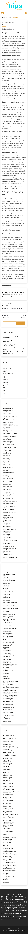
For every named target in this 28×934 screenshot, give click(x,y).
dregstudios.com (7, 470)
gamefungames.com (8, 783)
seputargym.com (7, 763)
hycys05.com (6, 639)
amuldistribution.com (8, 778)
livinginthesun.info (7, 597)
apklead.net (6, 882)
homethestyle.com (7, 777)
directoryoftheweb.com (9, 580)
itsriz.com (5, 599)
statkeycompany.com (8, 445)
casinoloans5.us (7, 520)
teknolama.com (7, 624)
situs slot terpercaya (10, 899)
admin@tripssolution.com (8, 29)
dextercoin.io (6, 556)
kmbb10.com (6, 647)
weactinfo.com (7, 650)
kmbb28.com (6, 874)
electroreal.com (7, 749)
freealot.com (6, 795)
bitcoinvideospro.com (8, 603)
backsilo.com (6, 676)
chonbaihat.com (7, 492)
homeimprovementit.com (9, 738)
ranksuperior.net (7, 703)
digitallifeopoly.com (8, 760)
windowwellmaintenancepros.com (11, 720)
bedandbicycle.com (8, 800)
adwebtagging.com (8, 701)
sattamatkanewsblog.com (9, 690)
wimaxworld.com (7, 481)
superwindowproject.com (9, 529)
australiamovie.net (7, 411)
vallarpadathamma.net (8, 620)
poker (4, 387)
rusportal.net (6, 594)
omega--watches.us (8, 422)
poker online (6, 377)
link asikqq (5, 384)
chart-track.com (7, 476)
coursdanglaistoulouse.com (10, 416)
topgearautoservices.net (9, 862)
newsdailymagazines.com (9, 741)
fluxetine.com (6, 515)
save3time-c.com (7, 430)
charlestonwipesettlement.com (11, 695)
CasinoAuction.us (7, 521)
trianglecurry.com (7, 843)
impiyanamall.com (7, 764)
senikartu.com (6, 593)
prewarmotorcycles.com (9, 436)
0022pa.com (6, 458)
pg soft (13, 898)
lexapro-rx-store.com (8, 546)
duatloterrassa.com (8, 826)
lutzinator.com (6, 833)
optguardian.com (7, 766)
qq (3, 385)
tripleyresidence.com (8, 822)
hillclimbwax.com (7, 709)
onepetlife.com (7, 853)
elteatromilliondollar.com (9, 617)
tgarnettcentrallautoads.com (10, 425)
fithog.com (6, 500)
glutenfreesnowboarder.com (10, 837)
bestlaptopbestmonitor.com (10, 501)
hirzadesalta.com (7, 758)
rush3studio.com (7, 583)
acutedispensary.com (8, 689)
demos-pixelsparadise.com (10, 433)
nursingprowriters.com (9, 686)
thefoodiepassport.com (9, 528)
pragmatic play (13, 901)
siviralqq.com (6, 678)
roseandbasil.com (7, 504)
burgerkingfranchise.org (9, 619)
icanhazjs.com (6, 532)
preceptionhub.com (8, 743)
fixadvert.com (6, 427)
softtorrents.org (7, 823)
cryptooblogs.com (7, 774)
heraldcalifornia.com (8, 802)
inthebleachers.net (7, 545)
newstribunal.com (7, 740)
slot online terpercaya (8, 374)
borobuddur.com (7, 780)
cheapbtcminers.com (8, 789)
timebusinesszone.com (9, 715)
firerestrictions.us (7, 486)
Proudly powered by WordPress (11, 930)
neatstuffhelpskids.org (8, 472)
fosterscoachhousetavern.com (10, 628)
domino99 (3, 896)
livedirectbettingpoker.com (10, 664)
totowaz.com (6, 693)
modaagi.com (6, 464)
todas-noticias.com (8, 591)
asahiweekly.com (7, 797)
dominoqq (5, 379)
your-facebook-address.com (10, 865)
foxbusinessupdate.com (9, 665)
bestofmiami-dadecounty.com (10, 750)
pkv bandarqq (6, 395)
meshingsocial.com (8, 651)
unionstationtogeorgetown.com (11, 791)
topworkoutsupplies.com (9, 755)
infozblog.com (6, 490)
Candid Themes (17, 932)
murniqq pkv (4, 916)
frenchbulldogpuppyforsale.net (11, 549)
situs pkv (5, 367)
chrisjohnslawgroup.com (9, 817)
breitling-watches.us (8, 424)
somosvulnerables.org (8, 825)
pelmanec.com (6, 577)
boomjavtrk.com (7, 881)
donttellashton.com (8, 582)
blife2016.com (6, 836)
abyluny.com (6, 879)
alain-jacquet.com (7, 606)
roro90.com (6, 585)
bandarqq (5, 388)
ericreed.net (6, 514)
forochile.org (6, 475)
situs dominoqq (7, 381)
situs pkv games (7, 368)
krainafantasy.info (7, 589)
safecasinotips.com (8, 809)
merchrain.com (7, 873)
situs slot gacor (5, 901)
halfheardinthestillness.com (10, 511)
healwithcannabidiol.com (9, 840)
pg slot (8, 898)
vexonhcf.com (6, 431)
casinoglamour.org (8, 554)
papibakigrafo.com (7, 531)
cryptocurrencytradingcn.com (10, 692)
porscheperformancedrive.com (11, 829)
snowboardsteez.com (8, 642)
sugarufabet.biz (7, 859)
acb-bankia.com (7, 672)
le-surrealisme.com (8, 441)
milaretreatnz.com (8, 463)
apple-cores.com (7, 538)
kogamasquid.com (7, 551)
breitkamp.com (7, 820)
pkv (4, 376)
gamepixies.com (7, 805)
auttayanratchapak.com (9, 614)
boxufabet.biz (6, 861)
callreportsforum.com (8, 876)
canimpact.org (6, 534)
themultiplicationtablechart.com (11, 552)
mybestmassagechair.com (9, 512)
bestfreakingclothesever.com (10, 681)
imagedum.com (7, 845)
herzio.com (6, 586)
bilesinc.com (6, 461)
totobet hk (5, 305)
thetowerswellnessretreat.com (11, 847)
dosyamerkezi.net (7, 439)
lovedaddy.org (6, 667)
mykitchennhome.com (8, 525)
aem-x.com (6, 772)
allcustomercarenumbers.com (10, 814)
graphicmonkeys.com (8, 803)
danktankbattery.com (8, 659)
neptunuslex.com (7, 418)
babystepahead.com (8, 704)
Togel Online (18, 290)
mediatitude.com (7, 435)
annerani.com (6, 455)
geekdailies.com (7, 871)
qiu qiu (4, 391)
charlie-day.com (7, 662)
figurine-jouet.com (8, 864)
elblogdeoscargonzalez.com (10, 494)
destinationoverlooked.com (10, 706)
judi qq (4, 371)
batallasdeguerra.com (8, 469)
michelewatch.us (7, 421)
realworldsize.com (7, 622)
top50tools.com (7, 450)
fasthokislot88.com (8, 808)
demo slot (5, 382)
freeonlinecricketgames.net (10, 483)
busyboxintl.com (7, 613)
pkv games (10, 894)
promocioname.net (8, 480)
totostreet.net (6, 767)
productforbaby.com (8, 625)
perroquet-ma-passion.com (10, 867)
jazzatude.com (6, 456)
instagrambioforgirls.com (9, 644)
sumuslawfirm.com (8, 684)
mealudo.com (6, 661)
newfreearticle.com (8, 634)
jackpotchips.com (7, 811)
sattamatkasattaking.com (9, 851)
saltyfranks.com (7, 453)
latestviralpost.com (8, 633)
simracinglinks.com (8, 438)
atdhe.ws (5, 507)
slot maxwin (18, 898)
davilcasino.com (7, 769)
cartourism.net (7, 537)
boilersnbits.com (7, 631)
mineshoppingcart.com (9, 754)
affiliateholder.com (8, 721)
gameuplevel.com (7, 775)
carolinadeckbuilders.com (9, 447)
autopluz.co (6, 428)
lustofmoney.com (7, 713)
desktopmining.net (8, 543)
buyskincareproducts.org (9, 548)
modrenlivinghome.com (9, 868)
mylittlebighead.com (8, 794)
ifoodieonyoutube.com (8, 752)
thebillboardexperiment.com (10, 854)
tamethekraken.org (8, 831)
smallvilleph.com (7, 466)
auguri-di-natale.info (8, 419)
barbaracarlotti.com (8, 542)
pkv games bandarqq (15, 904)
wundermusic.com (7, 781)
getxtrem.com (6, 648)
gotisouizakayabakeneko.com (10, 608)
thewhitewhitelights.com (9, 506)
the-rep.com (6, 452)
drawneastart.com (8, 806)
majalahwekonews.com (9, 574)
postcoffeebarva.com (8, 616)
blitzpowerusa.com (8, 636)
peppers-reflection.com (9, 717)
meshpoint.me (6, 610)
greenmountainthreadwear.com (11, 687)
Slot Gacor (12, 22)
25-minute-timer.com (8, 785)
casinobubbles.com (8, 761)
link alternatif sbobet (17, 915)
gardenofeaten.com (8, 637)
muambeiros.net (7, 489)
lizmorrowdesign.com (8, 839)
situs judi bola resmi (9, 913)
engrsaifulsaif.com (7, 788)
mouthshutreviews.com (9, 757)
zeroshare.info (6, 459)
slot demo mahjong (8, 373)
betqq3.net (6, 518)
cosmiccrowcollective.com (9, 605)
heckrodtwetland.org (8, 509)
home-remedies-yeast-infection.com (12, 747)
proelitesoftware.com (8, 812)
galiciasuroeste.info (8, 467)
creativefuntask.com (8, 786)
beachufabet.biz (7, 856)
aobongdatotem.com (8, 746)
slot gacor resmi (14, 902)
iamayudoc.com (7, 792)
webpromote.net (7, 495)
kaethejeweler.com (8, 850)
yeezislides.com (7, 744)
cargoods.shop (7, 600)
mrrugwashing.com (8, 670)
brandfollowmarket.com (9, 696)
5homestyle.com (7, 559)
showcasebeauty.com (8, 442)
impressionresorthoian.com (10, 679)
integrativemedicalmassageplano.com (12, 668)
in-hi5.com (5, 588)
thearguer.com (7, 653)
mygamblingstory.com (8, 572)
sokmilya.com (6, 878)
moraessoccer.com (8, 473)
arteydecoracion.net (8, 498)
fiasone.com (6, 658)
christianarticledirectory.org (10, 557)
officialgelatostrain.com (9, 848)
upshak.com (6, 675)
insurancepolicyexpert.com (10, 444)
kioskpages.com (7, 842)
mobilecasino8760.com (8, 517)
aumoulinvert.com (7, 526)
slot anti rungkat (20, 899)
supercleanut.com (7, 798)
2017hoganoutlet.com (8, 575)
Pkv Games (5, 22)
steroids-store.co (7, 497)
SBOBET (4, 290)
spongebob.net (7, 611)
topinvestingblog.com (8, 449)
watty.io (5, 596)
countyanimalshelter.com (9, 699)
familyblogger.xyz (7, 816)
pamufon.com (6, 828)
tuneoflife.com (6, 718)
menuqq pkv (4, 894)
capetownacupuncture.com (10, 602)
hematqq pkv (11, 916)
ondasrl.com (6, 834)
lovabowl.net (6, 736)
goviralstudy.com (7, 535)
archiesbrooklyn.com (8, 487)
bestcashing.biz (7, 484)
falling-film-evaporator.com (10, 682)
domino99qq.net (7, 579)
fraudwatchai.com (7, 771)
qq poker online (19, 916)
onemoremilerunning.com (9, 641)
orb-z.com (5, 627)
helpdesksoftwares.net (8, 735)
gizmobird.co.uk (7, 413)
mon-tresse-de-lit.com (9, 857)
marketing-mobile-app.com (10, 655)
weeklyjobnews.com (8, 698)
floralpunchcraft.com (8, 656)
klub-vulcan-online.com (9, 819)
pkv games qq (16, 918)
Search (20, 323)
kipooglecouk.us (7, 523)
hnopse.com (6, 710)
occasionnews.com (8, 712)
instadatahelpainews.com (9, 870)
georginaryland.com (8, 503)
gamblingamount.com (8, 707)
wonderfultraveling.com (9, 478)
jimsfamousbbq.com (8, 408)
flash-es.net (6, 673)
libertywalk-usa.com (8, 410)
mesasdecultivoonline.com (9, 630)
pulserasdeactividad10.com (10, 540)
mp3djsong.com (7, 414)
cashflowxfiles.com (8, 645)
